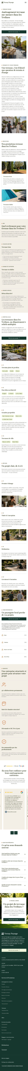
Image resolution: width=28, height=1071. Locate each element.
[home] (8, 2)
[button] (25, 2)
